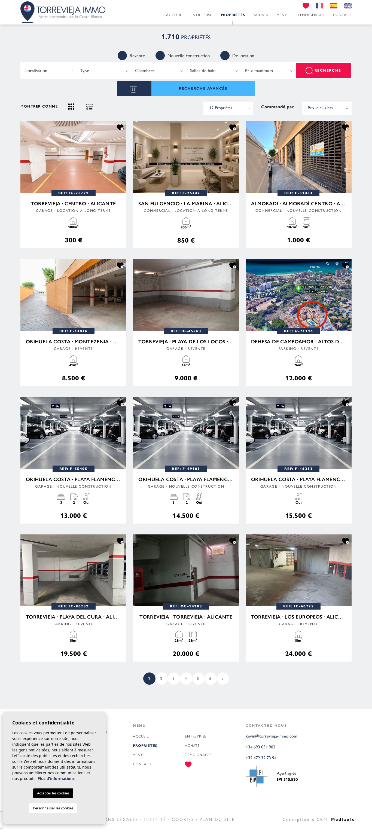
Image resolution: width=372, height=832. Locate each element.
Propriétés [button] (233, 15)
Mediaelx (343, 819)
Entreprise (201, 15)
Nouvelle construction (188, 55)
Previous (25, 157)
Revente (137, 55)
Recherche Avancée (203, 88)
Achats (261, 15)
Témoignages (311, 15)
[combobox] (48, 70)
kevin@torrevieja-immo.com (271, 736)
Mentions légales (113, 819)
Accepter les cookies (53, 793)
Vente (283, 15)
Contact (342, 15)
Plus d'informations (56, 778)
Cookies (183, 819)
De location (243, 55)
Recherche (328, 70)
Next (120, 157)
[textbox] (48, 71)
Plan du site (217, 819)
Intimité (155, 819)
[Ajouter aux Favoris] (120, 127)
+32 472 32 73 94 (261, 757)
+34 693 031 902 (260, 747)
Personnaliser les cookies (53, 808)
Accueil (174, 15)
